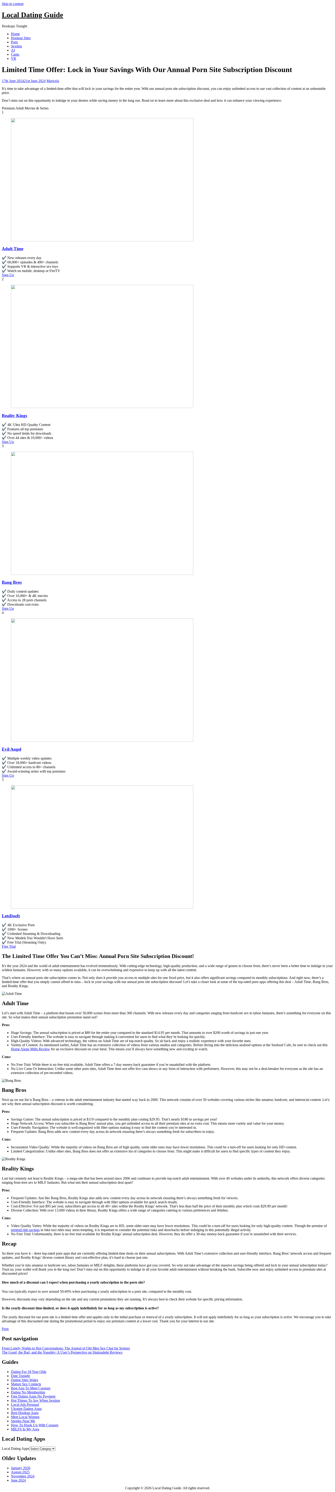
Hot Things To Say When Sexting (35, 1400)
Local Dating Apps (15, 1448)
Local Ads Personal (25, 1404)
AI (13, 50)
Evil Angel (11, 749)
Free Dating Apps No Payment (33, 1396)
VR (13, 58)
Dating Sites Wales (24, 1380)
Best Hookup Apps (25, 1413)
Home (15, 34)
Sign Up (8, 275)
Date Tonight (20, 1376)
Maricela (52, 81)
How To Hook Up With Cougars (34, 1425)
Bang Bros (12, 582)
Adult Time (12, 248)
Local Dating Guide (32, 15)
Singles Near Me (23, 1421)
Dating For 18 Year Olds (28, 1372)
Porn (14, 42)
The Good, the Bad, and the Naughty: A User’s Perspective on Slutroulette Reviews (62, 1352)
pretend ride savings (25, 1230)
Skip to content (12, 4)
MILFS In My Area (25, 1429)
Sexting (16, 46)
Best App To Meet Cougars (30, 1388)
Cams (15, 54)
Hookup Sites (21, 38)
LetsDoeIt (11, 915)
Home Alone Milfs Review (30, 1049)
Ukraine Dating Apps (26, 1409)
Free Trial (9, 946)
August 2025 (20, 1472)
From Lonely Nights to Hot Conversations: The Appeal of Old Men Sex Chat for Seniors (66, 1348)
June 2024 (18, 1480)
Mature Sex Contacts (26, 1384)
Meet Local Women (25, 1417)
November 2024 (22, 1476)
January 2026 (20, 1468)
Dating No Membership (28, 1392)
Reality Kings (14, 415)
